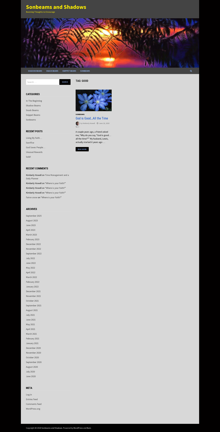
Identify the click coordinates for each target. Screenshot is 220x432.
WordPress (78, 428)
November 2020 (33, 352)
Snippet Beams (69, 71)
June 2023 (31, 225)
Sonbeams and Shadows (56, 6)
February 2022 (32, 281)
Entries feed (32, 399)
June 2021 (31, 319)
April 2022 (30, 272)
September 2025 (34, 215)
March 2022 (31, 277)
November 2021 (33, 296)
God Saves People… (35, 147)
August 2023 (32, 220)
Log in (29, 394)
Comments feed (34, 404)
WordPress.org (33, 408)
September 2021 (34, 305)
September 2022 (34, 253)
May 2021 (30, 324)
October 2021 (32, 300)
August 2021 (32, 310)
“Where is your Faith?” (55, 183)
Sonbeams (85, 71)
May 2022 (30, 267)
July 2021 (30, 314)
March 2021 (31, 333)
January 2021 (32, 343)
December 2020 (33, 347)
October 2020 (32, 357)
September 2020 (34, 362)
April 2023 (30, 229)
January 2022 (32, 286)
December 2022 (33, 244)
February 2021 (32, 338)
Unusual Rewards (34, 152)
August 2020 (32, 366)
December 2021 (33, 291)
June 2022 (31, 262)
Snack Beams (52, 71)
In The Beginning (34, 100)
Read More (82, 149)
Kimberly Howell (89, 123)
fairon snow (31, 197)
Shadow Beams (35, 71)
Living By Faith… (34, 137)
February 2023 (32, 239)
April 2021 (30, 329)
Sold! (28, 156)
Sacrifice (30, 142)
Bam (89, 428)
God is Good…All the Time (92, 118)
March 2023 (31, 234)
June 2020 (31, 376)
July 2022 (30, 258)
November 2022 (33, 248)
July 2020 (30, 371)
